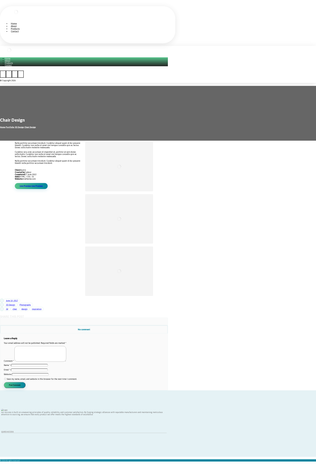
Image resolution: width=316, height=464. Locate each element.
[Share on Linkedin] (102, 321)
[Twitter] (9, 74)
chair (15, 309)
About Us (5, 439)
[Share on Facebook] (10, 321)
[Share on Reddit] (65, 321)
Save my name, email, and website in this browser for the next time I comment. (42, 379)
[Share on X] (29, 321)
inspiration (36, 309)
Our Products (7, 441)
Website (7, 374)
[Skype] (21, 74)
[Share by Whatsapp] (120, 321)
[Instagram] (15, 74)
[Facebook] (3, 74)
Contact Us (6, 443)
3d (7, 309)
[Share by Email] (157, 321)
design (24, 309)
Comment (9, 361)
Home (4, 437)
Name (7, 365)
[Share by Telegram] (139, 321)
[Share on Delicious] (84, 321)
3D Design (10, 305)
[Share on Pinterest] (47, 321)
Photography (25, 305)
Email (7, 370)
